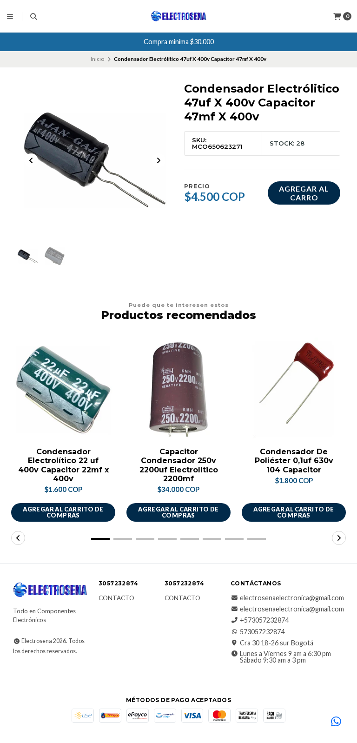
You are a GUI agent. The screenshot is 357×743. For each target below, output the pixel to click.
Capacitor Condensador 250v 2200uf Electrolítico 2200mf (178, 465)
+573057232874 (264, 620)
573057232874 (262, 632)
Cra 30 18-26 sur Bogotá (276, 643)
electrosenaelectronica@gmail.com (292, 598)
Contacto (116, 598)
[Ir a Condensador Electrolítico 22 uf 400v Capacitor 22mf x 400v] (63, 390)
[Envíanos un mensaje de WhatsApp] (336, 722)
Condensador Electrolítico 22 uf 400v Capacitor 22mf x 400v (63, 465)
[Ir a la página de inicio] (179, 16)
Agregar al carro (304, 193)
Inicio (97, 59)
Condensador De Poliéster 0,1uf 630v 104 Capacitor (294, 460)
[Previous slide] (31, 160)
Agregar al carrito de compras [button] (63, 512)
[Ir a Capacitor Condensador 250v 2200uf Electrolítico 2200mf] (178, 390)
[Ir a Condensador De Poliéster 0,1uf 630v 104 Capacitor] (294, 390)
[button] (100, 539)
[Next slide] (158, 160)
